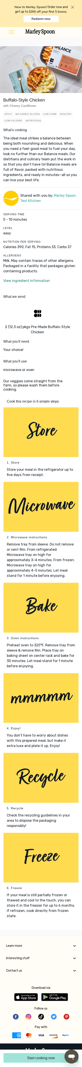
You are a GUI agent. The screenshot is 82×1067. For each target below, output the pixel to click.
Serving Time (13, 214)
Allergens (12, 255)
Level (8, 228)
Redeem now (41, 19)
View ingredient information (26, 281)
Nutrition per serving (22, 241)
